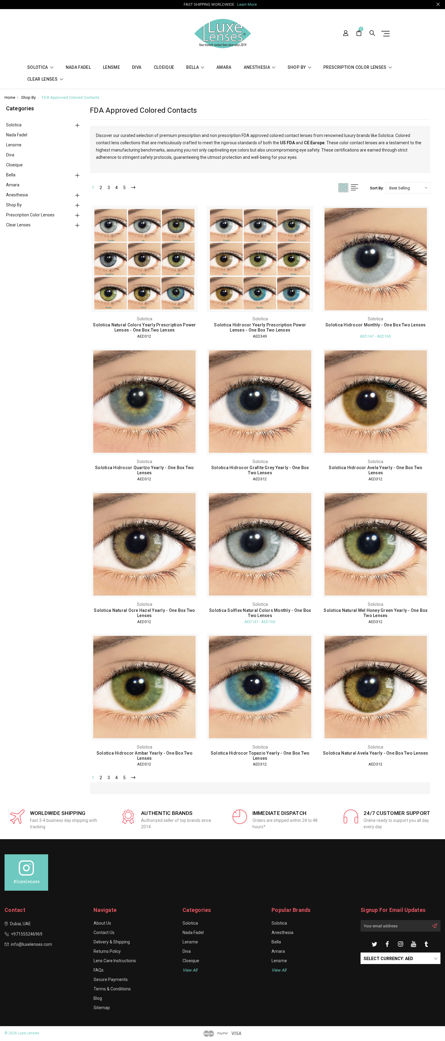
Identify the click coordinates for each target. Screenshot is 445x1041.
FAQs (99, 970)
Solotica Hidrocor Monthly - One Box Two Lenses (375, 324)
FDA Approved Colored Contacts (70, 97)
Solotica (38, 67)
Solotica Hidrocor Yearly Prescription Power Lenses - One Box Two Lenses (260, 327)
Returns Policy (107, 951)
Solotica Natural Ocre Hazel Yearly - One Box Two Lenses (144, 613)
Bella (193, 67)
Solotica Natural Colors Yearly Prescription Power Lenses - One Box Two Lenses (144, 327)
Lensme (111, 67)
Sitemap (102, 1007)
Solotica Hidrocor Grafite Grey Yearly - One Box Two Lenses (260, 470)
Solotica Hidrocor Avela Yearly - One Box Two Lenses (375, 470)
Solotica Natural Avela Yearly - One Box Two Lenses (375, 753)
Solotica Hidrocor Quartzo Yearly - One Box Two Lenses (144, 470)
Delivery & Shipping (112, 941)
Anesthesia (257, 67)
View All (279, 970)
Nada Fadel (78, 67)
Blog (98, 998)
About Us (102, 923)
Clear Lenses (43, 79)
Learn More (247, 4)
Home (10, 97)
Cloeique (164, 67)
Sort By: (377, 188)
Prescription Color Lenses (355, 67)
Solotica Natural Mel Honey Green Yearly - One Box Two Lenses (375, 613)
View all (190, 970)
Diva (136, 67)
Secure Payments (111, 979)
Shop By (297, 67)
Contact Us (104, 932)
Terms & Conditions (112, 988)
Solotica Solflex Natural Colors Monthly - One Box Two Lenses (260, 613)
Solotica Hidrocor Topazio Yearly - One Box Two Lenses (260, 756)
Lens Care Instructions (115, 960)
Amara (224, 67)
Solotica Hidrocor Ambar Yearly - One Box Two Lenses (145, 756)
